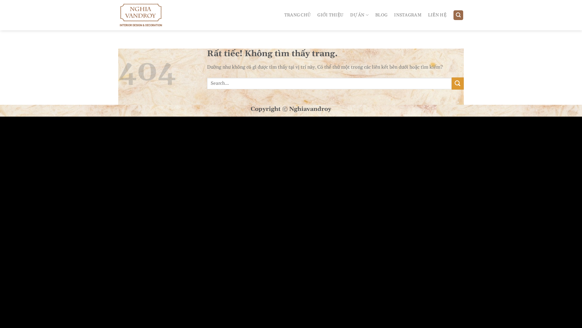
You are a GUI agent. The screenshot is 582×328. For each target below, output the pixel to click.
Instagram (407, 15)
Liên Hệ (437, 15)
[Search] (458, 15)
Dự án (357, 15)
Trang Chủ (297, 15)
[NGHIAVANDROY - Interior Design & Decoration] (145, 15)
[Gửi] (458, 83)
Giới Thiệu (330, 15)
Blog (381, 15)
